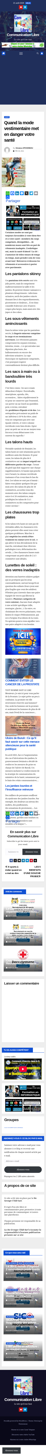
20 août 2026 (13, 1353)
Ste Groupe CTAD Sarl (20, 1199)
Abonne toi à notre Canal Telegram (23, 1430)
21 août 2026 (13, 1273)
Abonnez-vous (31, 852)
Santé (7, 117)
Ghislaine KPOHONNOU (24, 148)
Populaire (15, 1127)
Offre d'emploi (12, 1263)
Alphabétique (20, 1127)
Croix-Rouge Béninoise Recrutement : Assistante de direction (21, 963)
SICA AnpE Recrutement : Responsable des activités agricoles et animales (22, 1322)
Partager (13, 201)
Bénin (20, 1263)
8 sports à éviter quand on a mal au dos (13, 870)
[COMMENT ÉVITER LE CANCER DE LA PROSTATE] (23, 668)
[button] (38, 53)
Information (11, 1343)
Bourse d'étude (12, 1290)
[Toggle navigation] (21, 53)
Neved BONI (28, 1273)
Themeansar (23, 1424)
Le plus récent (7, 1127)
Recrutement (28, 1263)
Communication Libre (23, 35)
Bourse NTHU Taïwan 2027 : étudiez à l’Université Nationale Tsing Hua (23, 1295)
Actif (11, 1127)
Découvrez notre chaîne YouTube (23, 1435)
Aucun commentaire (15, 1277)
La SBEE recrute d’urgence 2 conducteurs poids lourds (23, 1268)
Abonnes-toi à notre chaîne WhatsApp (23, 1439)
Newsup (37, 1421)
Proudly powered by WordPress (15, 1421)
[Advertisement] (23, 80)
